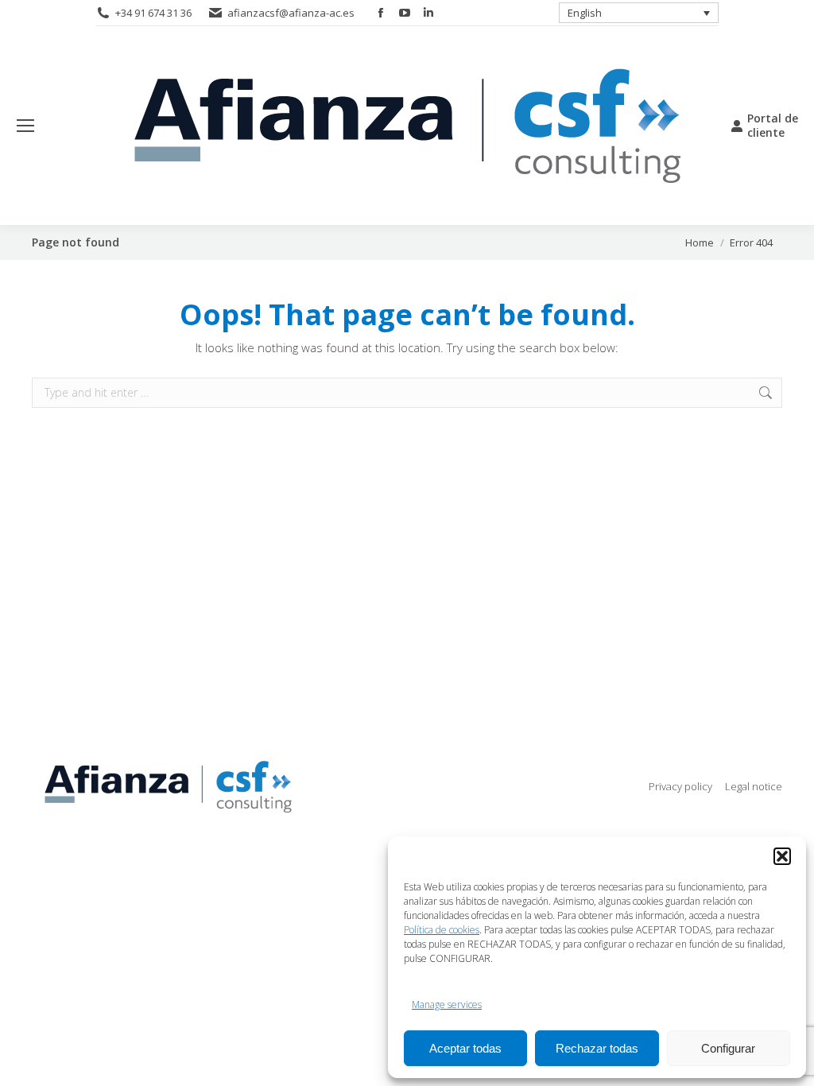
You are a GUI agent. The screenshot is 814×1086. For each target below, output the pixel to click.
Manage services (447, 1004)
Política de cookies (441, 930)
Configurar (728, 1048)
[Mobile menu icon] (25, 125)
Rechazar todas (597, 1048)
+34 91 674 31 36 (153, 13)
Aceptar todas (465, 1048)
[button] (782, 856)
